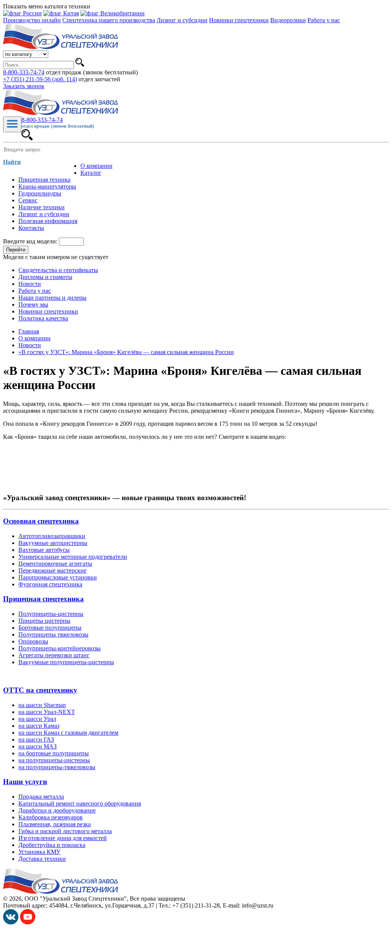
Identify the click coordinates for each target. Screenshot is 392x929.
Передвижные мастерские (52, 570)
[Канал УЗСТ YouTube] (27, 922)
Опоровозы (33, 641)
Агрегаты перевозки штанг (54, 655)
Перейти (15, 250)
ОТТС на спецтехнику (40, 690)
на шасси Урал (37, 719)
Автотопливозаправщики (51, 536)
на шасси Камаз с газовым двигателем (68, 732)
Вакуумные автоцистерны (52, 543)
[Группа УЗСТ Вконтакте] (10, 922)
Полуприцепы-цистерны (50, 614)
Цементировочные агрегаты (55, 563)
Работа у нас (323, 20)
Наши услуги (25, 782)
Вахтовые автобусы (44, 550)
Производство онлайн (32, 20)
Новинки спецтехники (239, 20)
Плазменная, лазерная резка (54, 824)
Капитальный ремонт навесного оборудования (79, 803)
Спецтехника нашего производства (108, 20)
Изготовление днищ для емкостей (62, 838)
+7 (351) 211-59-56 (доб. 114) (40, 79)
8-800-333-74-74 (23, 72)
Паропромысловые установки (57, 577)
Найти (12, 162)
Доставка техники (42, 858)
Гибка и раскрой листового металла (65, 831)
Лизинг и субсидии (182, 20)
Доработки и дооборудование (57, 810)
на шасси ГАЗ (36, 739)
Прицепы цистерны (44, 620)
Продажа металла (41, 796)
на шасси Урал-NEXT (46, 712)
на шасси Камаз (38, 725)
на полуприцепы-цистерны (54, 760)
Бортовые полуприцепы (50, 627)
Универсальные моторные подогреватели (72, 556)
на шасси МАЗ (37, 746)
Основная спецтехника (41, 521)
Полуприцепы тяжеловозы (53, 634)
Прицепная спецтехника (43, 599)
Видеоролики (288, 20)
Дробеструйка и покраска (51, 845)
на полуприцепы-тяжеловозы (56, 767)
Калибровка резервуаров (50, 817)
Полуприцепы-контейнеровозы (59, 648)
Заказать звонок (23, 86)
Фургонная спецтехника (50, 584)
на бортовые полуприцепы (53, 753)
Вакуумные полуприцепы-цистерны (66, 662)
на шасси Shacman (42, 705)
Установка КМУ (39, 852)
